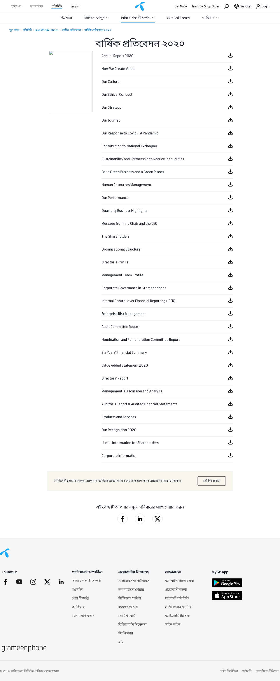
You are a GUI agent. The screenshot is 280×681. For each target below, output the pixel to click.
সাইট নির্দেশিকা (229, 671)
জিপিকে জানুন (94, 18)
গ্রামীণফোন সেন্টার (178, 607)
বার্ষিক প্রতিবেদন (71, 30)
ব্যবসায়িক (36, 6)
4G (120, 642)
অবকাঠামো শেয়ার (131, 589)
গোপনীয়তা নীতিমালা (267, 671)
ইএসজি (66, 18)
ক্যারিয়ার (208, 18)
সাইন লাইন (172, 624)
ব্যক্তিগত (16, 6)
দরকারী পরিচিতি (177, 598)
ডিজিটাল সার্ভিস (129, 598)
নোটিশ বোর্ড (126, 616)
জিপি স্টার (125, 633)
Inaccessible (128, 607)
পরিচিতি (56, 6)
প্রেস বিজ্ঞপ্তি (80, 598)
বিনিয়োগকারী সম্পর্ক (135, 18)
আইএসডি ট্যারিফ (177, 616)
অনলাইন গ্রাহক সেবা (179, 581)
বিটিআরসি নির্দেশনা (132, 624)
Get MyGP (181, 6)
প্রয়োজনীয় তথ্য (176, 589)
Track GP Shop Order (205, 6)
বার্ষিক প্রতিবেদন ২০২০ (97, 30)
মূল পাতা (14, 30)
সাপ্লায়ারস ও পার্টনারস (133, 581)
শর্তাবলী (246, 671)
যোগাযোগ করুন (178, 18)
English (75, 6)
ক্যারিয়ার (78, 607)
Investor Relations (46, 30)
